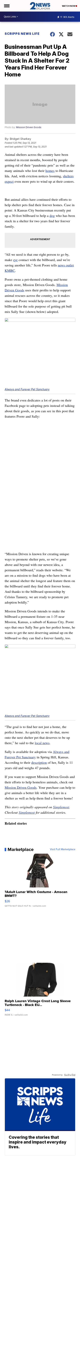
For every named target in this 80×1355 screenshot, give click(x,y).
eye (15, 259)
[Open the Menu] (6, 6)
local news (42, 743)
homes (50, 170)
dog (52, 215)
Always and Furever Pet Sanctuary (27, 389)
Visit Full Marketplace (62, 849)
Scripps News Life (22, 34)
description (39, 762)
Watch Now (69, 6)
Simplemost (61, 807)
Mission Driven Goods (28, 127)
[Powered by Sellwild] (69, 1075)
